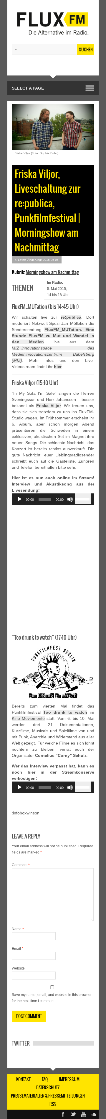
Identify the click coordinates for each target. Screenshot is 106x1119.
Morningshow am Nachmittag (52, 271)
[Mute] (70, 499)
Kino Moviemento (28, 718)
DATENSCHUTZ (48, 1087)
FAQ (45, 1079)
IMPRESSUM (69, 1079)
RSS (53, 1104)
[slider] (83, 498)
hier (58, 366)
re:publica (71, 317)
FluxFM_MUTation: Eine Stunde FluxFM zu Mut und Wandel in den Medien (53, 335)
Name (18, 929)
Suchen (86, 49)
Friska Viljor (48, 405)
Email (17, 949)
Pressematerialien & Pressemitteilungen (48, 1096)
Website (18, 968)
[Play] (19, 499)
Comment (21, 865)
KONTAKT (23, 1079)
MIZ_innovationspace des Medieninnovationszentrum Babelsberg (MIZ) (53, 354)
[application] (53, 499)
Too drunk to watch (65, 712)
